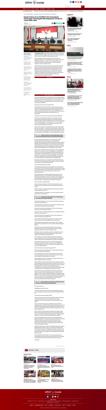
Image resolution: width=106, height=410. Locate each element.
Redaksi (31, 405)
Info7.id (36, 401)
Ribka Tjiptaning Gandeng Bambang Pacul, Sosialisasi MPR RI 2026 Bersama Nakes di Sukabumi (75, 103)
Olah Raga (49, 8)
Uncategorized (53, 14)
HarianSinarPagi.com (58, 401)
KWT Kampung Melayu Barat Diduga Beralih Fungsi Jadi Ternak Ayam (75, 58)
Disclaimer (51, 405)
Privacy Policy (58, 405)
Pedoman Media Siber (39, 405)
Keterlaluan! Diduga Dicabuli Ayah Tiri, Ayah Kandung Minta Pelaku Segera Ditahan (74, 29)
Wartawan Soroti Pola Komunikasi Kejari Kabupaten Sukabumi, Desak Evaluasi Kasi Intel (40, 11)
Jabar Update (30, 14)
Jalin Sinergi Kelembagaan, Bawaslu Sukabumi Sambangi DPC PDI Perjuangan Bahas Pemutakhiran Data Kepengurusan (75, 91)
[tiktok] (81, 2)
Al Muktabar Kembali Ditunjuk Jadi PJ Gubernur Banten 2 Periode (74, 34)
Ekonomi (32, 8)
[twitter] (73, 2)
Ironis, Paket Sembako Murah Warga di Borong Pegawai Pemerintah (73, 39)
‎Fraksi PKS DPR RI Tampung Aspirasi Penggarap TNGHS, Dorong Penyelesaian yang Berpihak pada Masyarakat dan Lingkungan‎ (74, 97)
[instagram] (76, 2)
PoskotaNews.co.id (75, 401)
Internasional (43, 8)
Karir (64, 405)
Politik (28, 8)
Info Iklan (69, 405)
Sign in (74, 405)
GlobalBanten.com (50, 401)
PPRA (46, 405)
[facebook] (71, 2)
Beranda (24, 8)
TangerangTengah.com (66, 401)
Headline (37, 350)
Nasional (37, 8)
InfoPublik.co (57, 402)
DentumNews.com (30, 401)
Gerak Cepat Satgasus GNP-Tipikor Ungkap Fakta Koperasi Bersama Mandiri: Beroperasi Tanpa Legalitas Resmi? (75, 64)
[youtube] (78, 2)
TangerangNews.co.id (42, 401)
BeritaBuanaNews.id (50, 402)
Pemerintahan (46, 14)
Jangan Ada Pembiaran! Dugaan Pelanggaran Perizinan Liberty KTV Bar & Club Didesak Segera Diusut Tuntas (74, 70)
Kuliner (53, 8)
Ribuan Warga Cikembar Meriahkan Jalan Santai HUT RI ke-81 (71, 11)
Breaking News (31, 350)
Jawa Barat (35, 14)
